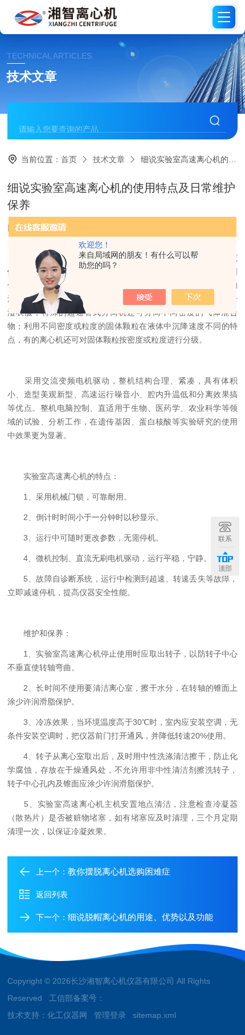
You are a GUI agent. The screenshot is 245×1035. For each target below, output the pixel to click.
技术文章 (109, 159)
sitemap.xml (154, 1015)
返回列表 (52, 894)
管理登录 (110, 1015)
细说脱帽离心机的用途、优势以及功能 (140, 917)
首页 (69, 159)
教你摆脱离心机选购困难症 (119, 871)
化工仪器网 (67, 1015)
